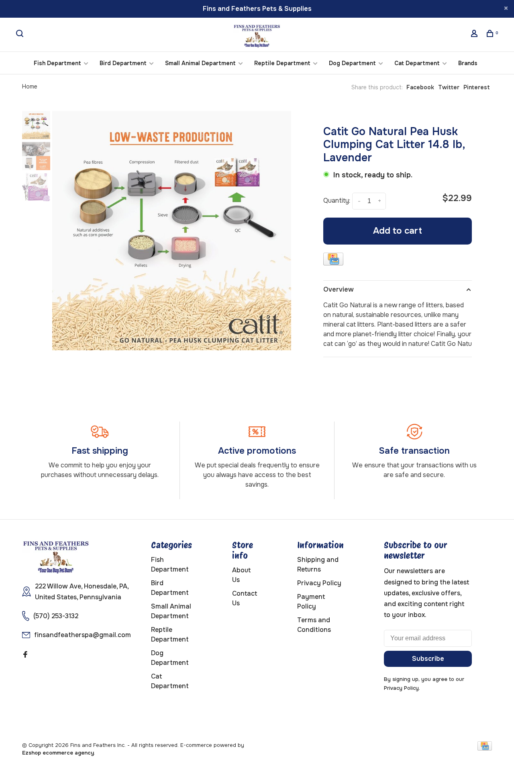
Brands (467, 63)
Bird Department (123, 63)
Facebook (420, 87)
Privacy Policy (319, 583)
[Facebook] (25, 655)
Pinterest (476, 87)
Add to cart (397, 230)
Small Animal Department (200, 63)
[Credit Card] (333, 260)
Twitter (448, 87)
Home (29, 86)
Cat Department (417, 63)
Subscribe (428, 658)
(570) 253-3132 (55, 616)
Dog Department (352, 63)
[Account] (475, 34)
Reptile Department (282, 63)
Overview (338, 289)
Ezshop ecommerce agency (58, 752)
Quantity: (336, 200)
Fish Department (57, 63)
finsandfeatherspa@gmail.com (82, 635)
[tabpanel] (171, 230)
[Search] (20, 34)
